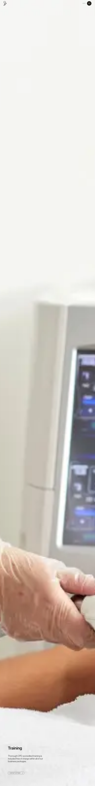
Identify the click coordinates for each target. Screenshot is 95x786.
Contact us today (15, 773)
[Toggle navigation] (89, 3)
